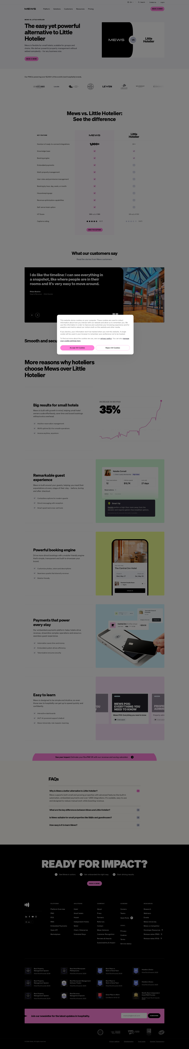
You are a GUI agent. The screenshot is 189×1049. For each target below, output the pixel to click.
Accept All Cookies (77, 348)
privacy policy (106, 338)
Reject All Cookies (113, 348)
